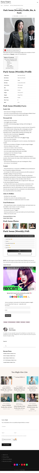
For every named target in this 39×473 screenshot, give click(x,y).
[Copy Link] (24, 297)
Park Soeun (23, 322)
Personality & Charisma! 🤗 (10, 243)
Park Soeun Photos (9, 68)
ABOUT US (5, 454)
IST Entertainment (12, 322)
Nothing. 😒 (8, 245)
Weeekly (12, 54)
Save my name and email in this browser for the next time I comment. (14, 435)
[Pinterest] (16, 297)
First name (7, 305)
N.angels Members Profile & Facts (9, 362)
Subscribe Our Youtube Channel (12, 50)
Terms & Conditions (7, 459)
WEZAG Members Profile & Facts (9, 355)
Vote (19, 250)
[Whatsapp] (18, 297)
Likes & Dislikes (9, 65)
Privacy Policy (6, 457)
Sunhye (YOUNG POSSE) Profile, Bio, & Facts (32, 407)
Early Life (8, 61)
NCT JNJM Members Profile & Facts (9, 360)
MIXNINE (18, 322)
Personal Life (9, 63)
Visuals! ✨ (7, 241)
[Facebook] (10, 297)
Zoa (28, 137)
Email (6, 310)
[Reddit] (14, 297)
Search (5, 341)
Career (8, 64)
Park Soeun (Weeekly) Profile (11, 59)
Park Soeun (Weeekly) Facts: (11, 60)
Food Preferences (10, 66)
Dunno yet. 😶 (8, 247)
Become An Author (7, 461)
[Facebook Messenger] (20, 297)
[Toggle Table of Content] (16, 57)
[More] (26, 297)
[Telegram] (22, 297)
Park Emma (16, 16)
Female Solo (19, 403)
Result (19, 253)
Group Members (19, 8)
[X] (12, 297)
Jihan (23, 137)
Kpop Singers (6, 2)
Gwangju (5, 322)
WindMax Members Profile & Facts (9, 353)
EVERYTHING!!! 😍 (9, 239)
